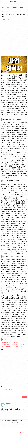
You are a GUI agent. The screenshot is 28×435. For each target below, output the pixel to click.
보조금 (3, 351)
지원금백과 (12, 2)
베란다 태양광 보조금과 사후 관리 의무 (10, 342)
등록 (24, 396)
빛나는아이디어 (8, 403)
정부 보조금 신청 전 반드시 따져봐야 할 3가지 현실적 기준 (13, 346)
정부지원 (2, 7)
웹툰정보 (21, 7)
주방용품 (8, 7)
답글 (1, 412)
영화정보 (15, 7)
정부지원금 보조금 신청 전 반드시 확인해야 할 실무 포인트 (13, 344)
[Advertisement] (14, 40)
